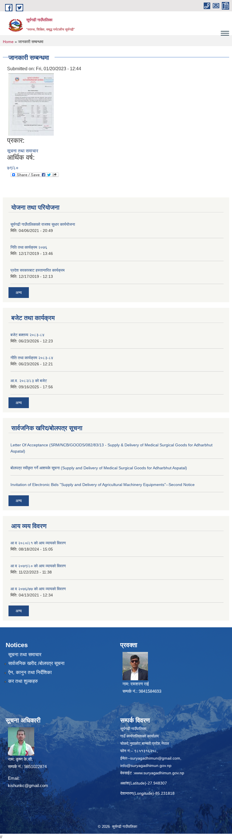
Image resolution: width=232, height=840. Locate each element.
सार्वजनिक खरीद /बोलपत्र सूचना (36, 663)
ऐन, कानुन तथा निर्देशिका (30, 672)
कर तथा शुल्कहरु (23, 681)
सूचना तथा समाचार (22, 150)
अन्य (19, 292)
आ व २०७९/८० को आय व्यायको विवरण (38, 566)
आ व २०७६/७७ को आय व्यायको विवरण (38, 589)
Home (8, 41)
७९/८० (12, 167)
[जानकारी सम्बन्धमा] (31, 104)
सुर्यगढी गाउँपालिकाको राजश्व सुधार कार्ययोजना (42, 224)
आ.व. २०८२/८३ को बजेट (28, 380)
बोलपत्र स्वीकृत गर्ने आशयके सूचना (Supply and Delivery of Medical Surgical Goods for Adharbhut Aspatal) (98, 468)
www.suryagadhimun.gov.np (159, 773)
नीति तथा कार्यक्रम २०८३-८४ (31, 357)
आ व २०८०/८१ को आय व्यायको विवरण (38, 543)
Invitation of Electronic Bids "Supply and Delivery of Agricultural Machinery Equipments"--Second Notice (102, 484)
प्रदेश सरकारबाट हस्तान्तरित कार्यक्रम (37, 270)
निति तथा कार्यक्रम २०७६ (28, 247)
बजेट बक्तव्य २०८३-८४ (27, 334)
